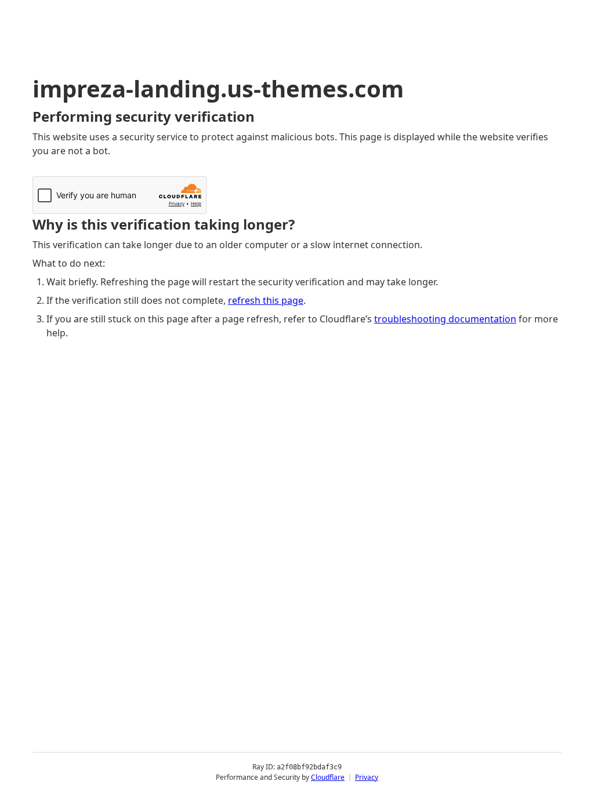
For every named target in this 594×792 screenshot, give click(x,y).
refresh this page (265, 300)
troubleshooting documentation (445, 319)
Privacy (366, 777)
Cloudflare (328, 777)
